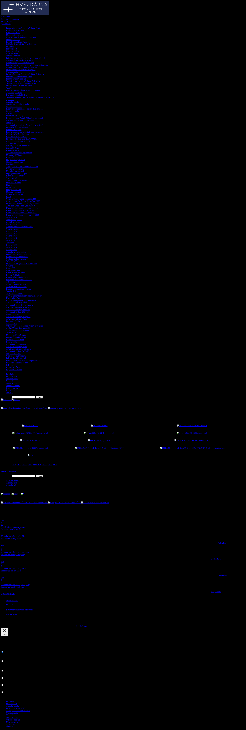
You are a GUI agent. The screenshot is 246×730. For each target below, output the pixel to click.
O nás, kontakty (12, 51)
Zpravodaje (10, 99)
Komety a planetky (14, 150)
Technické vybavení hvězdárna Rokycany (23, 81)
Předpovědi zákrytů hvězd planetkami (21, 263)
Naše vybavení (12, 53)
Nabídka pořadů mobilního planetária (21, 37)
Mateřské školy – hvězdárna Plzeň (20, 63)
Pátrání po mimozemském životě (19, 280)
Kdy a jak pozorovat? (15, 176)
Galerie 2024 (11, 323)
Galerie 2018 (11, 233)
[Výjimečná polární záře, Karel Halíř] (99, 440)
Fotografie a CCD (13, 190)
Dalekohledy (11, 187)
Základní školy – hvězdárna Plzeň (20, 60)
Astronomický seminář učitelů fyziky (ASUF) (24, 125)
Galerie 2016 (11, 238)
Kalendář (10, 157)
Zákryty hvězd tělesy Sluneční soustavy (22, 166)
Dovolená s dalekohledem (16, 95)
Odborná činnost (13, 56)
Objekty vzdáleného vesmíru (17, 104)
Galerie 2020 (11, 217)
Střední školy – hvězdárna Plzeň (19, 86)
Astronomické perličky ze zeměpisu (20, 305)
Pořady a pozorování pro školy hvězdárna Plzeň (25, 58)
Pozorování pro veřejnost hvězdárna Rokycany (25, 74)
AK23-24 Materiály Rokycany (18, 307)
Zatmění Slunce (12, 164)
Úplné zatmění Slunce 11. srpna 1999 (21, 199)
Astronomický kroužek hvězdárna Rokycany (24, 296)
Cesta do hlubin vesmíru (16, 259)
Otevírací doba (12, 72)
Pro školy (10, 46)
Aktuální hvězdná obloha (16, 252)
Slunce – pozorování (14, 162)
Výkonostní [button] (6, 675)
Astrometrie (11, 143)
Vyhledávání (6, 397)
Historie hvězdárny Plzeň (16, 136)
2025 (14, 465)
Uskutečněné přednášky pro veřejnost (21, 300)
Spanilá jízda (11, 291)
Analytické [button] (5, 683)
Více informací (82, 626)
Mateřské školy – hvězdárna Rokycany (22, 67)
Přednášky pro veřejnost (16, 79)
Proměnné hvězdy (13, 183)
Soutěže (9, 88)
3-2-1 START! (12, 261)
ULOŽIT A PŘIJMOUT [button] (11, 697)
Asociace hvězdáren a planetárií (19, 153)
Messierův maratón (14, 106)
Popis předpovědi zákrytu (16, 173)
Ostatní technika (12, 111)
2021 (30, 465)
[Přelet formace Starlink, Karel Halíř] (99, 448)
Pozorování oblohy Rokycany (13, 555)
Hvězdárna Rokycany (15, 30)
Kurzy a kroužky (13, 298)
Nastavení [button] (69, 626)
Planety (9, 185)
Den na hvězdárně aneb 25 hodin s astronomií (24, 118)
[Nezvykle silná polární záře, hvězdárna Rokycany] (30, 440)
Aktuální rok (11, 485)
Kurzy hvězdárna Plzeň (15, 273)
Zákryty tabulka (12, 314)
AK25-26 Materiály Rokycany (18, 349)
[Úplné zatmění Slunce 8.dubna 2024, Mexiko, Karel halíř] (30, 433)
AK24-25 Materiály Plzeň (16, 319)
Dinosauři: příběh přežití (16, 337)
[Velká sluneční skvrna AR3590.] (30, 426)
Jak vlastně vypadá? (14, 220)
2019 (39, 465)
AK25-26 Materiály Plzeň (16, 347)
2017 (50, 465)
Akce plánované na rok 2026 (18, 141)
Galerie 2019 (11, 231)
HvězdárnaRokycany (5, 18)
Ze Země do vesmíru (14, 293)
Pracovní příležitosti (14, 321)
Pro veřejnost (11, 49)
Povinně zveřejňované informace (19, 610)
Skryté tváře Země (13, 353)
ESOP (8, 196)
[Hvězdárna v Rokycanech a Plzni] (25, 14)
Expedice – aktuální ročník (17, 363)
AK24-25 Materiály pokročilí (18, 328)
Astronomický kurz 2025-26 (17, 351)
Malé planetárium (13, 270)
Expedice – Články (14, 367)
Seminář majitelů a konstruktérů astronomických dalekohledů (30, 97)
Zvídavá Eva (11, 333)
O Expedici (10, 365)
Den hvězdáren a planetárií (17, 127)
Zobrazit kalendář (8, 594)
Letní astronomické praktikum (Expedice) (23, 90)
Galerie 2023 (11, 250)
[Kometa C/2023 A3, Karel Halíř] (192, 440)
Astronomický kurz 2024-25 (17, 312)
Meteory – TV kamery (15, 155)
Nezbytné (8, 652)
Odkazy (9, 123)
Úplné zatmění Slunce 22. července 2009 (22, 215)
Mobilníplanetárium (6, 22)
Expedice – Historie (14, 370)
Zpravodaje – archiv (14, 93)
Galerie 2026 (11, 247)
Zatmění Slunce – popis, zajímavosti (20, 206)
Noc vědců (10, 113)
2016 (55, 465)
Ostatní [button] (4, 690)
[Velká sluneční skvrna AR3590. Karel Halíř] (192, 426)
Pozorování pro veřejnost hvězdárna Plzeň (23, 28)
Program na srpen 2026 (15, 160)
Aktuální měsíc (12, 483)
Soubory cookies (13, 39)
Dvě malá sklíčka (13, 275)
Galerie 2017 (11, 236)
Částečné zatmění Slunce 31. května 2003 (23, 201)
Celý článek (223, 543)
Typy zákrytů (11, 178)
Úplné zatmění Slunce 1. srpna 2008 (20, 210)
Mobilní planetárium (14, 35)
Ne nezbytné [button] (6, 659)
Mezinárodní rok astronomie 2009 (20, 120)
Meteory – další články (15, 192)
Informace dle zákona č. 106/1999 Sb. (21, 139)
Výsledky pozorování (15, 169)
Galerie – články (12, 229)
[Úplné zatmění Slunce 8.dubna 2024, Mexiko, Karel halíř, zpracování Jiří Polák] (99, 433)
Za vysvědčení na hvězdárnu (17, 330)
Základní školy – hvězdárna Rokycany (21, 44)
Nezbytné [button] (5, 649)
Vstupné (9, 266)
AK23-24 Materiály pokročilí (18, 310)
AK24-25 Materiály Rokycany (18, 316)
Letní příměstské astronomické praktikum (22, 360)
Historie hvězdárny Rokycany (18, 134)
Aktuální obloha (12, 102)
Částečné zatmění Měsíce (11, 529)
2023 (19, 465)
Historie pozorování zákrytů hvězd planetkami (24, 132)
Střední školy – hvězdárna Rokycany (21, 69)
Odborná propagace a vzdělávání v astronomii (24, 326)
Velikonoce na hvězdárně (16, 356)
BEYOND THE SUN (15, 340)
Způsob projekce (13, 222)
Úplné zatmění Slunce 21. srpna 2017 (21, 213)
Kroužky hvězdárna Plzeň (16, 42)
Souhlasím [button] (93, 626)
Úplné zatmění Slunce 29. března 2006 (22, 208)
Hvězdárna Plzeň (13, 33)
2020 (35, 465)
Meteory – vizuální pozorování (18, 146)
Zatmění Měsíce (12, 148)
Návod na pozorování (15, 171)
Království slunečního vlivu (17, 256)
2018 (44, 465)
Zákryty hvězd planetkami (16, 180)
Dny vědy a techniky (14, 116)
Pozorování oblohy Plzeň (11, 538)
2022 (24, 465)
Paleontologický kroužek (16, 358)
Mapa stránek (11, 224)
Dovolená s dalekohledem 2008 (19, 76)
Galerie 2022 (11, 245)
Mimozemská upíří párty (16, 335)
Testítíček (10, 243)
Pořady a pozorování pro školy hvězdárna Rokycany (27, 65)
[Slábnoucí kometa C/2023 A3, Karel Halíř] (192, 448)
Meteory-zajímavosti (14, 194)
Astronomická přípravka (16, 344)
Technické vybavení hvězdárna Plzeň (21, 83)
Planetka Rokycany (14, 130)
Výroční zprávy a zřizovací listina (19, 226)
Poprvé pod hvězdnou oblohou (18, 254)
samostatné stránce (8, 471)
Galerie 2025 (11, 342)
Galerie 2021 (11, 240)
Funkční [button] (4, 668)
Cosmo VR (10, 268)
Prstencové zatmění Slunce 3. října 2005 (22, 203)
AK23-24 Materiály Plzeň (16, 303)
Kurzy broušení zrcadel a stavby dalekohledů (24, 109)
